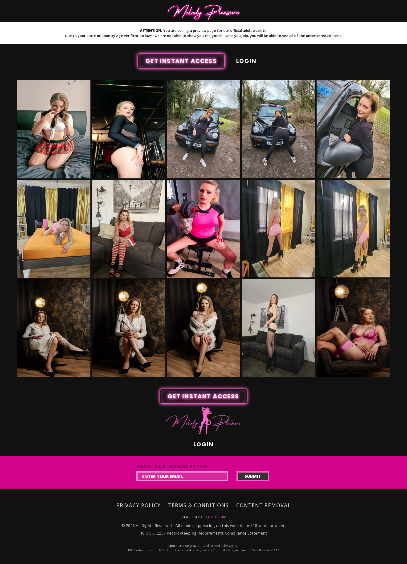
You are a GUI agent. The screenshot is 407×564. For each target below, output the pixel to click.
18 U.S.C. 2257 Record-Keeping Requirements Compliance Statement (203, 533)
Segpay (191, 545)
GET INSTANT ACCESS (181, 61)
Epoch (173, 545)
